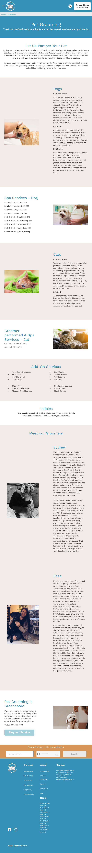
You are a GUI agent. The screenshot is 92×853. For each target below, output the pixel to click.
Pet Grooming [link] (28, 785)
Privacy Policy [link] (44, 771)
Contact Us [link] (44, 788)
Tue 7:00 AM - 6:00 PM (45, 813)
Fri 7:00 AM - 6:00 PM (44, 826)
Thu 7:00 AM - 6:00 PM (45, 822)
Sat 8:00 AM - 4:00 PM (44, 831)
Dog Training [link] (28, 790)
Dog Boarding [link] (28, 771)
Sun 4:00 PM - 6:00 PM (45, 804)
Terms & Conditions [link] (43, 777)
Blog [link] (41, 793)
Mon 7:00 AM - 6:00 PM (45, 809)
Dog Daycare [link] (28, 780)
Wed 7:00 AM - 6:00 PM (45, 818)
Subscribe (74, 754)
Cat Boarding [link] (28, 776)
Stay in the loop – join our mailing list (46, 747)
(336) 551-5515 (17, 725)
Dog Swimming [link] (29, 794)
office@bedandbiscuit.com (65, 779)
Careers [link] (42, 784)
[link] (82, 6)
